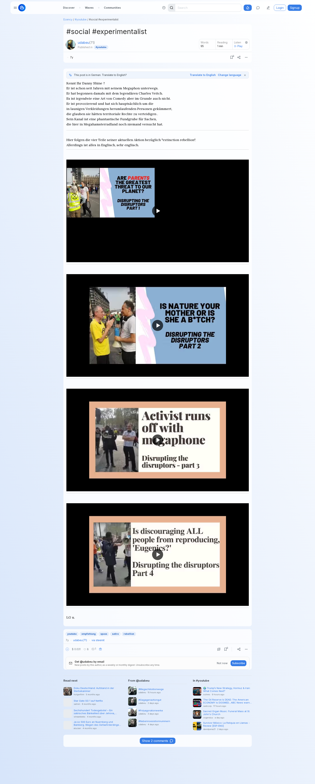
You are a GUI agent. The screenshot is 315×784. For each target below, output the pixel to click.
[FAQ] (164, 8)
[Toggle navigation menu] (15, 8)
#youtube (81, 19)
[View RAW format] (219, 649)
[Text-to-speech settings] (246, 42)
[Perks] (248, 8)
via (98, 640)
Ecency (67, 19)
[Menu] (246, 57)
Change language (229, 74)
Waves (89, 7)
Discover (69, 7)
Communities (112, 7)
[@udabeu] (71, 45)
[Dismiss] (244, 75)
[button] (67, 649)
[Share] (239, 57)
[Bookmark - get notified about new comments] (231, 57)
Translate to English (203, 74)
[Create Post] (268, 8)
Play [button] (240, 46)
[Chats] (258, 8)
